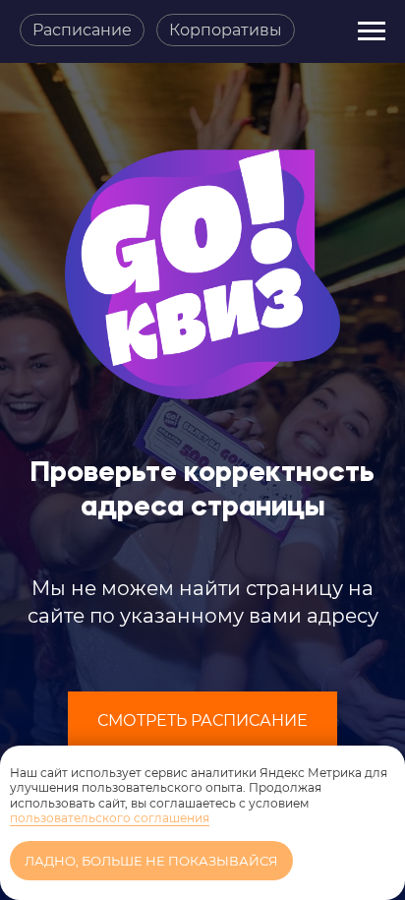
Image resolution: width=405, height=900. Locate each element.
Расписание (82, 30)
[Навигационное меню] (371, 31)
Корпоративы (225, 30)
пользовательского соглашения (109, 817)
